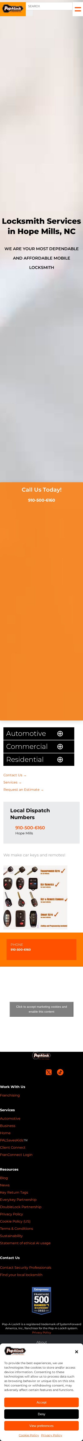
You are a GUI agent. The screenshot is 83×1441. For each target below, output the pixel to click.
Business (7, 1126)
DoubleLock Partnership (21, 1207)
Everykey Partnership (18, 1200)
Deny (41, 1414)
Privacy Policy (51, 1435)
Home (5, 1133)
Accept (41, 1402)
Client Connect (13, 1147)
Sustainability (11, 1236)
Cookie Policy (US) (15, 1221)
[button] (76, 1352)
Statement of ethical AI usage (25, 1243)
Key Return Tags (14, 1192)
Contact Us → (15, 775)
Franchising (10, 1095)
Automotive (10, 1119)
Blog (4, 1178)
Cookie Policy (29, 1435)
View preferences (41, 1426)
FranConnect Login (16, 1155)
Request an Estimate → (23, 790)
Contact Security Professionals (25, 1268)
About (41, 1342)
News (5, 1185)
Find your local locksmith (21, 1275)
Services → (12, 782)
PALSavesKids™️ (14, 1140)
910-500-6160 (41, 500)
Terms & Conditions (16, 1229)
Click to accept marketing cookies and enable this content (41, 1009)
